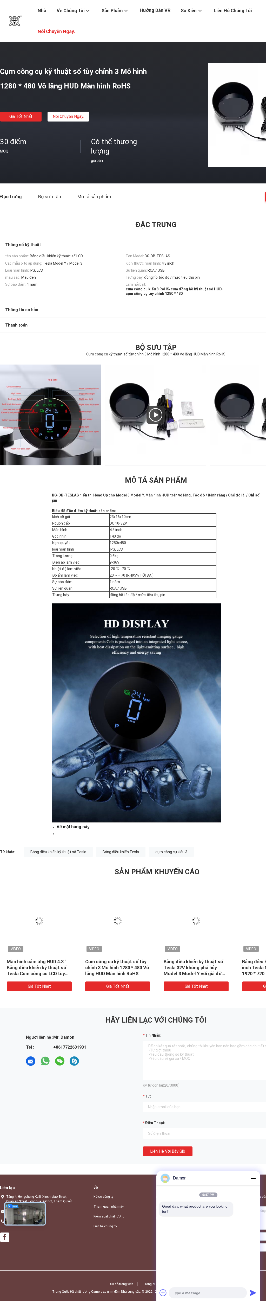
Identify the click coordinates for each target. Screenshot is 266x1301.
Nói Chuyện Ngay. (68, 116)
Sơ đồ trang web (121, 1284)
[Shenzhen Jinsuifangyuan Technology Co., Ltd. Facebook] (4, 1237)
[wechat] (59, 1061)
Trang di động (153, 1284)
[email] (30, 1061)
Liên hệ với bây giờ (167, 1151)
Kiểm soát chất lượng (109, 1216)
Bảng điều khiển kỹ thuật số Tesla (58, 852)
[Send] (253, 1292)
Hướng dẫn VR (155, 10)
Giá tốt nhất (20, 116)
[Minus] (253, 1178)
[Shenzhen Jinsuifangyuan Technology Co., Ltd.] (15, 20)
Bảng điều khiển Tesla (121, 852)
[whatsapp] (45, 1061)
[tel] (89, 1061)
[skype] (74, 1061)
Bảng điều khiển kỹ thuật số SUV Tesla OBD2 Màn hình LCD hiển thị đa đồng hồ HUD (196, 967)
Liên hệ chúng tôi (105, 1226)
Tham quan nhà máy (109, 1206)
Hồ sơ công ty (103, 1196)
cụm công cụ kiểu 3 (171, 852)
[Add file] (163, 1292)
